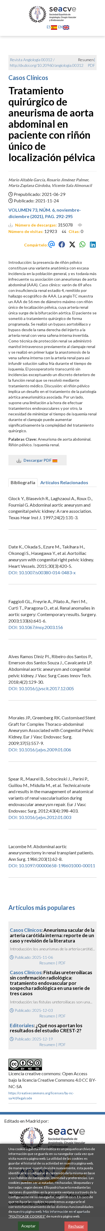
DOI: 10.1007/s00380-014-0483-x (42, 572)
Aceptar (28, 1225)
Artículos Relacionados (64, 482)
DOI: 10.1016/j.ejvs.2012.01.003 (39, 817)
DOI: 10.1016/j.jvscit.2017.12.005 (41, 688)
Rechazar (76, 1226)
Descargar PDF (36, 460)
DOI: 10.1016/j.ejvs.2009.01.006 (39, 749)
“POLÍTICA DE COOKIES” (27, 1216)
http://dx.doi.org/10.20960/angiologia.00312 (46, 65)
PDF (91, 65)
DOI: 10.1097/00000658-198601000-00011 (51, 865)
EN (60, 27)
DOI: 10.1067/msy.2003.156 (35, 627)
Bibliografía (23, 482)
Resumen (47, 962)
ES (49, 27)
